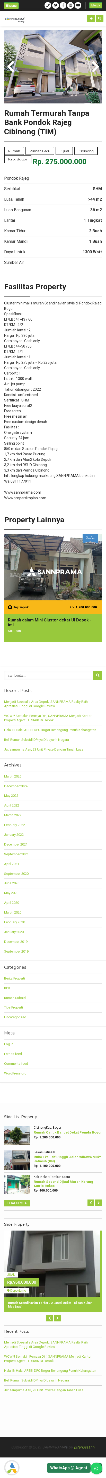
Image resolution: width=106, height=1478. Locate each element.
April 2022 (11, 805)
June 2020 (11, 883)
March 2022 (12, 815)
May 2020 (11, 893)
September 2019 (16, 951)
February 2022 (14, 825)
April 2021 (11, 864)
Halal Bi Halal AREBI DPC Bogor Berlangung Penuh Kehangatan (50, 730)
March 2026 (12, 776)
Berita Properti (14, 978)
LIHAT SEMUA (16, 1203)
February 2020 (14, 922)
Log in (8, 1044)
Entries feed (13, 1054)
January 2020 (14, 932)
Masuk (95, 5)
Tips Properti (13, 1007)
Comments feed (16, 1064)
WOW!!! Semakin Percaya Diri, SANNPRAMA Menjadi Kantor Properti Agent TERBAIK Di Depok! (48, 718)
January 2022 (14, 835)
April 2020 (11, 903)
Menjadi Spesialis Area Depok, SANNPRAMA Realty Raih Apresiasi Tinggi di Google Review (46, 704)
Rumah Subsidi (15, 998)
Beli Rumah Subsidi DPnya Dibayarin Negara (36, 740)
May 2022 (11, 796)
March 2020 (12, 912)
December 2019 (16, 942)
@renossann (84, 1447)
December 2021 (16, 844)
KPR (7, 988)
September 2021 (16, 854)
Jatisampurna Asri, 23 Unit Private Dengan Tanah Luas (43, 749)
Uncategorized (15, 1017)
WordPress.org (15, 1073)
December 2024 (16, 786)
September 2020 (16, 874)
